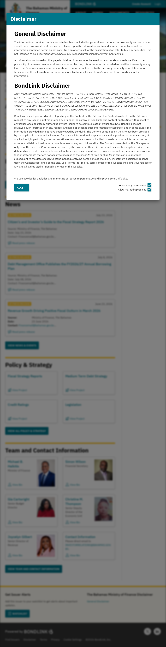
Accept (22, 187)
